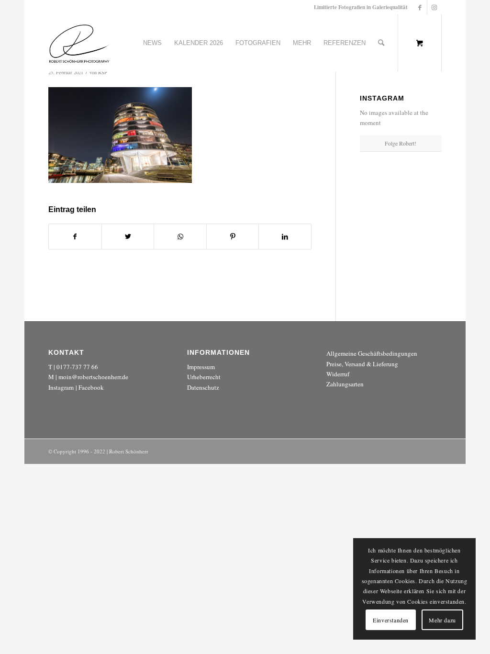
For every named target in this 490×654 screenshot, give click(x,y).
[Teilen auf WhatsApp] (180, 236)
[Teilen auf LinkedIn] (285, 236)
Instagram (61, 387)
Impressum (201, 366)
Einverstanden (391, 620)
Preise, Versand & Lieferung (362, 364)
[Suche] (381, 43)
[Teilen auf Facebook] (75, 236)
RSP (102, 72)
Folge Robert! (400, 143)
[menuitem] (152, 43)
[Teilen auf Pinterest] (233, 236)
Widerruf (337, 374)
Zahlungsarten (345, 384)
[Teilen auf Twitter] (128, 236)
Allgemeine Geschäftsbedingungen (371, 353)
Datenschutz (203, 387)
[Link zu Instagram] (434, 7)
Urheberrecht (204, 376)
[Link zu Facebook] (420, 7)
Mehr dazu (442, 620)
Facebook (91, 387)
